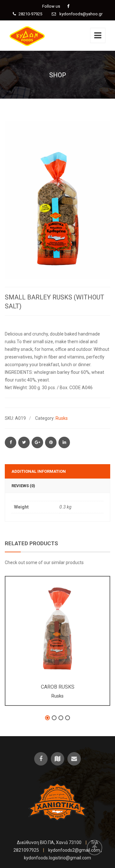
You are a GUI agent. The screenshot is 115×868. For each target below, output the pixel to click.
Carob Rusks (57, 687)
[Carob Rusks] (47, 623)
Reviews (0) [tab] (23, 485)
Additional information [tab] (39, 471)
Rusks (62, 418)
